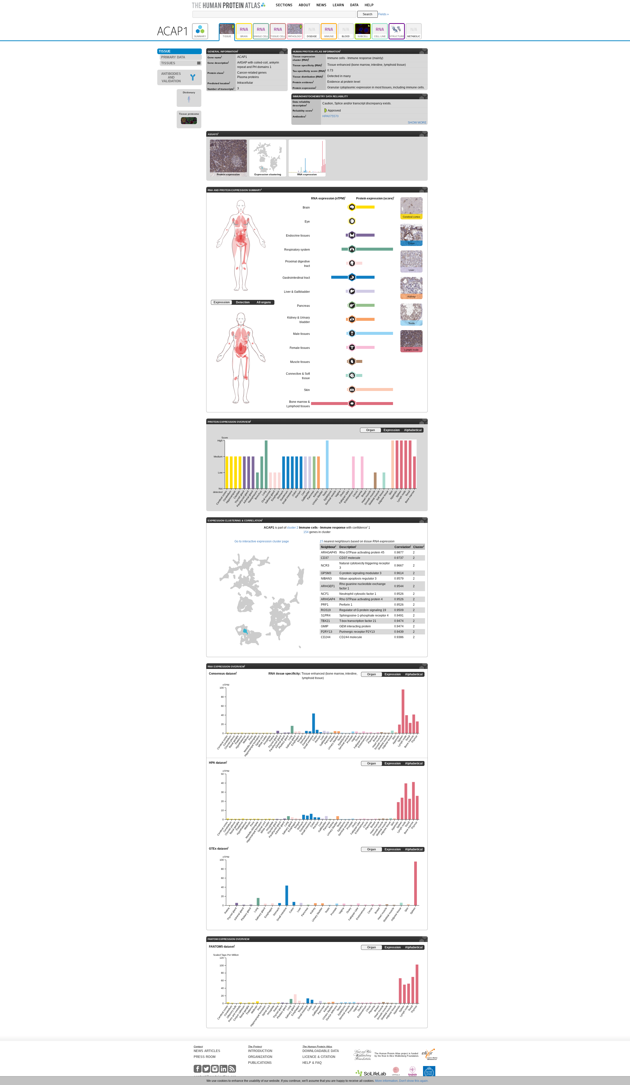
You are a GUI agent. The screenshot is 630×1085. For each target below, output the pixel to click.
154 (306, 532)
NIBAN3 (326, 578)
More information (386, 1081)
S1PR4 (326, 615)
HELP (369, 4)
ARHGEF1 (328, 586)
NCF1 (325, 594)
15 (321, 541)
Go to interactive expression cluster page (262, 541)
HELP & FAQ (312, 1063)
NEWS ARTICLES (207, 1051)
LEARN (338, 4)
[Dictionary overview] (189, 100)
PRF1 (325, 604)
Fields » (383, 14)
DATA (354, 4)
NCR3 (325, 565)
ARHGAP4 (328, 599)
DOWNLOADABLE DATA (320, 1051)
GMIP (324, 626)
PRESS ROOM (205, 1057)
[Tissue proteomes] (189, 121)
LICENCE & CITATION (318, 1057)
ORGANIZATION (260, 1057)
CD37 (325, 558)
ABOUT (304, 4)
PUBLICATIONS (260, 1063)
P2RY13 (326, 631)
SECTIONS (284, 4)
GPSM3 (326, 573)
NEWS (321, 4)
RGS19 (326, 610)
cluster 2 (292, 527)
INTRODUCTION (260, 1051)
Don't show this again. (413, 1081)
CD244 (326, 637)
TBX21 (325, 621)
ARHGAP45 (329, 552)
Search (367, 14)
